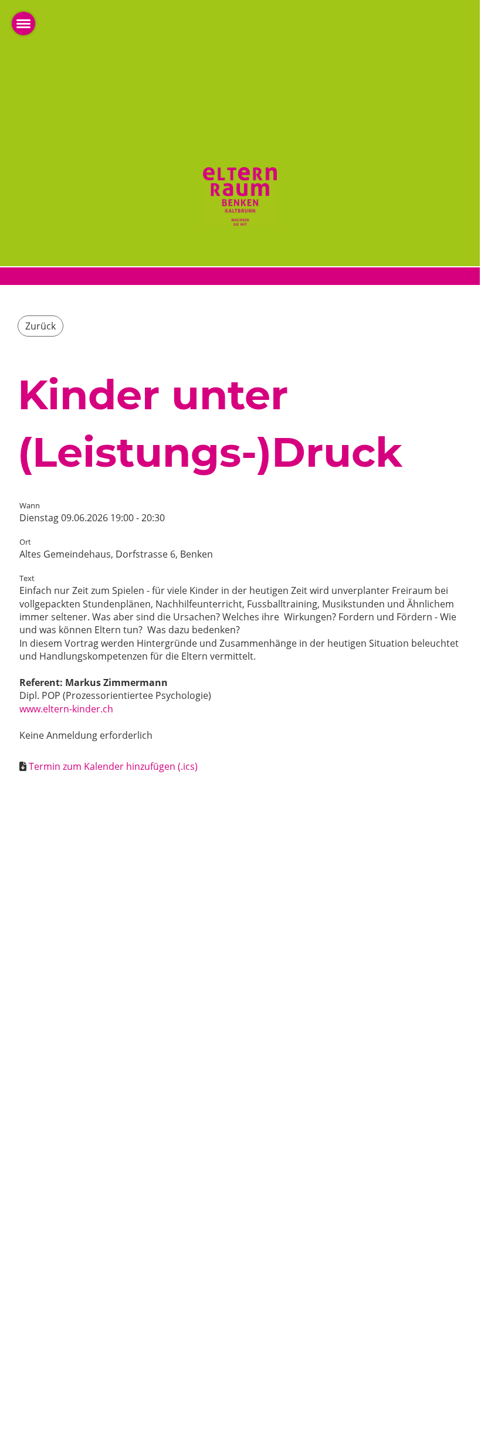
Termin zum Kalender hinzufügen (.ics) (113, 766)
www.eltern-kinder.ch (66, 708)
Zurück (40, 326)
